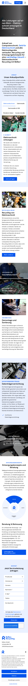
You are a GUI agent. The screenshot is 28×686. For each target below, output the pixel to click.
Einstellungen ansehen (14, 680)
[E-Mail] (26, 198)
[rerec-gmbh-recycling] (7, 2)
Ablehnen (14, 675)
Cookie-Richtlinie (13, 683)
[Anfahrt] (26, 202)
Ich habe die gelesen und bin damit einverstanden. (14, 614)
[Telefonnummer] (26, 194)
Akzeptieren (14, 671)
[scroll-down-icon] (14, 34)
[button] (25, 652)
